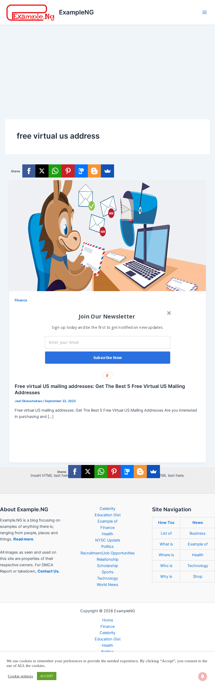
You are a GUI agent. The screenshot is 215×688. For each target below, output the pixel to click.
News (197, 522)
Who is (166, 565)
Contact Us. (48, 571)
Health (107, 534)
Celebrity (107, 508)
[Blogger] (94, 171)
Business (198, 533)
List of (166, 533)
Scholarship (107, 565)
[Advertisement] (107, 64)
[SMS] (81, 171)
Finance (21, 300)
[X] (42, 171)
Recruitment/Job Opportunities (107, 553)
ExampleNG (76, 12)
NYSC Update (107, 540)
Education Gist (108, 515)
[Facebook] (28, 171)
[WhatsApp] (55, 171)
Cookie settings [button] (20, 676)
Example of (107, 521)
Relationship (108, 559)
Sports (108, 572)
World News (107, 584)
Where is (166, 555)
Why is (166, 576)
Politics (107, 546)
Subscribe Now (107, 357)
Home (107, 620)
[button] (107, 316)
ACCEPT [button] (46, 676)
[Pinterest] (68, 171)
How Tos (166, 522)
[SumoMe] (107, 171)
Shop (197, 576)
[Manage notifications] (202, 676)
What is (166, 544)
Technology (107, 578)
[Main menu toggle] (204, 12)
